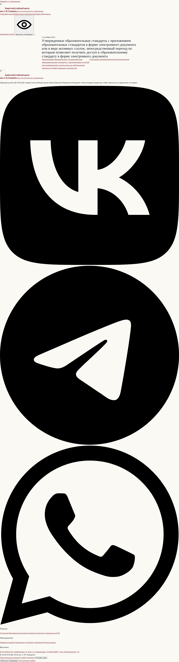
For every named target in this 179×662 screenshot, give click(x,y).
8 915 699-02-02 (6, 652)
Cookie (23, 657)
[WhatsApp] (89, 624)
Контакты (46, 14)
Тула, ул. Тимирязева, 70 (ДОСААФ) (43, 652)
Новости (38, 14)
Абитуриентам (21, 14)
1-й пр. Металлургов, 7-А (68, 652)
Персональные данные (10, 657)
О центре (11, 14)
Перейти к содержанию (10, 1)
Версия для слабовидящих (9, 660)
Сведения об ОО (7, 34)
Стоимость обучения (34, 642)
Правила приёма (7, 642)
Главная (3, 14)
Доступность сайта (27, 660)
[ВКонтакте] (89, 264)
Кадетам (31, 14)
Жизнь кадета (50, 642)
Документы (20, 642)
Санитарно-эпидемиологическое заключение (109, 59)
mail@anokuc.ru (20, 652)
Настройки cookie (41, 658)
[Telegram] (89, 444)
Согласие (30, 657)
